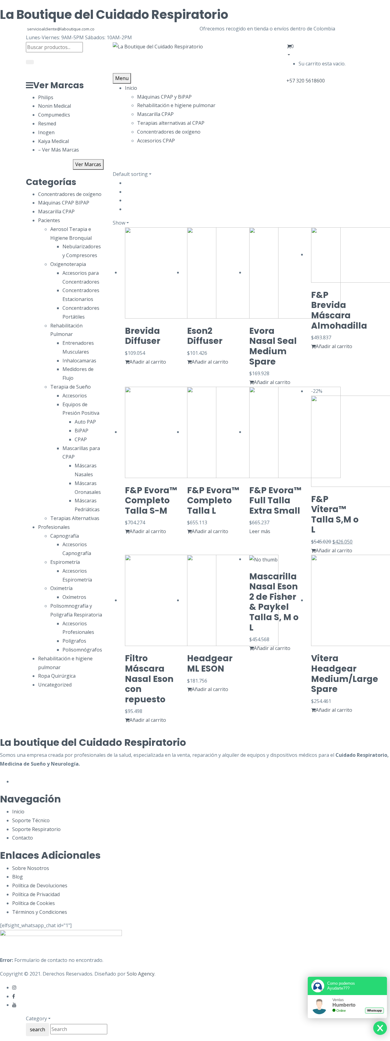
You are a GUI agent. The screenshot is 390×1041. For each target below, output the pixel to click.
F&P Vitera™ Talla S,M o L (335, 514)
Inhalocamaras (79, 360)
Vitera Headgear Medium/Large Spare (344, 673)
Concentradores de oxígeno (168, 131)
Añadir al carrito (147, 361)
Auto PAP (85, 421)
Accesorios (74, 395)
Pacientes (49, 220)
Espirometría (65, 562)
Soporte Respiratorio (36, 829)
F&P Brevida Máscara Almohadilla (339, 310)
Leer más (259, 531)
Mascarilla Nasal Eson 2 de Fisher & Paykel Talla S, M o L (274, 602)
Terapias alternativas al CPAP (170, 123)
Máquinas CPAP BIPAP (63, 202)
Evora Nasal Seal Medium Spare (273, 346)
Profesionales (54, 527)
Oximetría (61, 588)
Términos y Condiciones (39, 912)
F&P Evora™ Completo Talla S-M (151, 500)
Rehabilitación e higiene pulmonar (176, 105)
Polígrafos (74, 641)
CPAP (81, 439)
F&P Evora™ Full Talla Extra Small (275, 500)
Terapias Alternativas (74, 518)
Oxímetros (74, 597)
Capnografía (64, 536)
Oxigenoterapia (68, 264)
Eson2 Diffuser (204, 336)
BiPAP (81, 430)
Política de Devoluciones (39, 885)
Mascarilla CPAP (155, 114)
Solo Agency (140, 973)
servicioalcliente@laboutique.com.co (60, 29)
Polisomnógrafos (82, 649)
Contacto (22, 837)
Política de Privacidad (36, 894)
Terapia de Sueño (70, 386)
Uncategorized (55, 684)
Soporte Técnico (31, 820)
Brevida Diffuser (142, 336)
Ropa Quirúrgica (57, 675)
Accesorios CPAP (156, 140)
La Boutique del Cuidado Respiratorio (114, 14)
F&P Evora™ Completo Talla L (213, 500)
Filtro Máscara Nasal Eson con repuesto (149, 678)
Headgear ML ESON (209, 663)
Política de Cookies (33, 903)
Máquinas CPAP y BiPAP (164, 96)
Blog (17, 876)
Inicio (18, 811)
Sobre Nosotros (30, 868)
